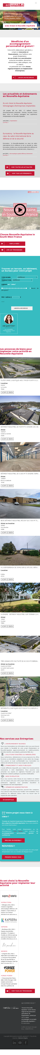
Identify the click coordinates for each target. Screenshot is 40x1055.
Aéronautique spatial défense (18, 153)
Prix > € (11, 297)
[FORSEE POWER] (9, 966)
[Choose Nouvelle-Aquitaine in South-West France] (20, 191)
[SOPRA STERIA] (9, 892)
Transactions (6, 280)
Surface (4, 284)
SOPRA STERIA (6, 902)
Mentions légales (23, 1038)
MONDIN (4, 951)
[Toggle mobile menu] (36, 3)
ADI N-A (23, 1017)
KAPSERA (4, 927)
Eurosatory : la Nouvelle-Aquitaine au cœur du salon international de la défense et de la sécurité (18, 136)
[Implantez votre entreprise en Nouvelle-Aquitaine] (13, 5)
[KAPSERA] (9, 917)
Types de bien (5, 277)
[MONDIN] (9, 941)
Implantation (13, 121)
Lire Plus (5, 122)
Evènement (29, 153)
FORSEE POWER (6, 976)
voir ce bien (7, 392)
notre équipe (18, 831)
